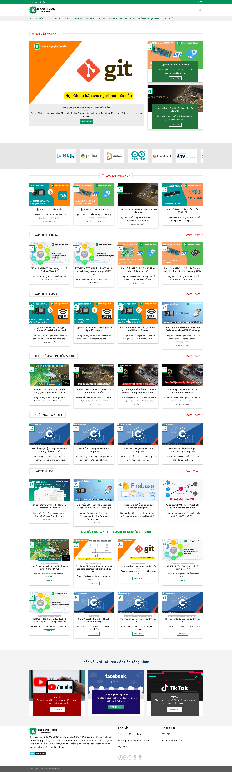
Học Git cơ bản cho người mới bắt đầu (138, 566)
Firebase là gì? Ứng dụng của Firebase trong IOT (138, 506)
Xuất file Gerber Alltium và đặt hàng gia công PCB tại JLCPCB (50, 391)
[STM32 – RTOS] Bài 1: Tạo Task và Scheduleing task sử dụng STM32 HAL (94, 271)
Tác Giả (166, 734)
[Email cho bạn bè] (130, 757)
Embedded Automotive (120, 18)
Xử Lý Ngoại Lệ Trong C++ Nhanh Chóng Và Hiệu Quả (49, 450)
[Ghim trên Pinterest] (135, 757)
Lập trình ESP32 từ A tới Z (50, 209)
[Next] (142, 83)
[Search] (200, 10)
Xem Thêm (193, 234)
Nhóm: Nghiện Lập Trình (130, 734)
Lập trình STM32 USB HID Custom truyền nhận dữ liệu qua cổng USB (182, 270)
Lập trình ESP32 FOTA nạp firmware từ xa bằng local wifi (50, 329)
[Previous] (31, 83)
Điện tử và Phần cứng (67, 18)
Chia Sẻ (169, 18)
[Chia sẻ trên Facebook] (120, 757)
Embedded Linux (94, 18)
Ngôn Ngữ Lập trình (149, 18)
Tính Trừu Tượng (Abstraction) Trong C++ (93, 450)
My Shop (122, 746)
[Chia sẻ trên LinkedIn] (140, 757)
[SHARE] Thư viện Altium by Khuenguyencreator (182, 391)
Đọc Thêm (113, 118)
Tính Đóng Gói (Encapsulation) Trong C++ (138, 450)
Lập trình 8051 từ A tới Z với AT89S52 (182, 211)
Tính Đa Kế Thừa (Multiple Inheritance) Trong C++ (182, 450)
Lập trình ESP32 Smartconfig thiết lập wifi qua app (94, 329)
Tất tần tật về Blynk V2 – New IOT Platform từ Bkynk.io (50, 506)
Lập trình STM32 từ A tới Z (175, 64)
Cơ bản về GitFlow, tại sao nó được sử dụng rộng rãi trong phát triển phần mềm (94, 568)
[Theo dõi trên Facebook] (199, 2)
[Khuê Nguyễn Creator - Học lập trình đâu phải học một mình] (42, 10)
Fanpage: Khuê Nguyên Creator (134, 740)
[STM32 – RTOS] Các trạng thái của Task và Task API (113, 107)
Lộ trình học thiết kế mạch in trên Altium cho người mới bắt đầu (138, 391)
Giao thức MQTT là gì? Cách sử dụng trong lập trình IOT (182, 506)
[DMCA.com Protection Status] (37, 753)
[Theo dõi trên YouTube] (201, 2)
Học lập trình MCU (39, 18)
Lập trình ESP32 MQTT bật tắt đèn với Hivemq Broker (138, 329)
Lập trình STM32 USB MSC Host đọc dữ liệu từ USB (138, 270)
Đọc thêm (175, 78)
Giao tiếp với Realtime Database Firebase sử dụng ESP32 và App (182, 329)
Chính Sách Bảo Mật (172, 740)
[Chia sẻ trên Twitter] (125, 757)
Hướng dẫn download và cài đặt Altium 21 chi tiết (94, 391)
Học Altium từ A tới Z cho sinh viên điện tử (175, 109)
